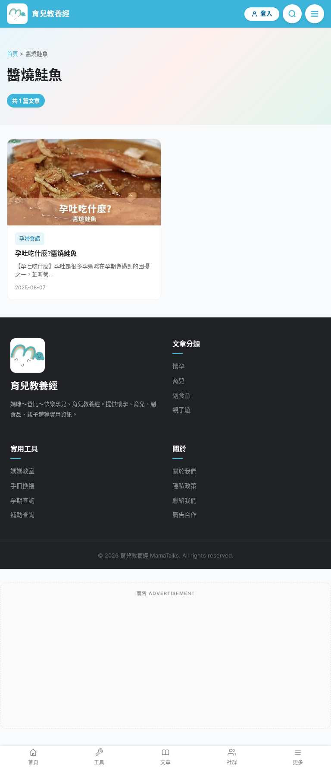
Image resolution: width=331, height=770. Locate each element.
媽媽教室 (22, 471)
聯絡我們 (184, 500)
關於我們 (184, 471)
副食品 (181, 395)
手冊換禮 (22, 485)
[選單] (314, 13)
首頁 (12, 53)
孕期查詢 (22, 500)
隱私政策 (184, 485)
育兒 (178, 380)
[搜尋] (292, 13)
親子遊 (181, 409)
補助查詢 (22, 514)
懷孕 (178, 366)
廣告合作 (184, 514)
